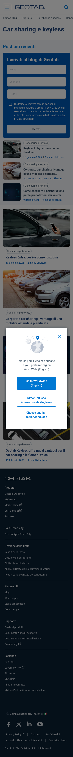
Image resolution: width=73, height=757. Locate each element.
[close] (59, 336)
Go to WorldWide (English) (36, 383)
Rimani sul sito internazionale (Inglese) (36, 400)
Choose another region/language (36, 415)
